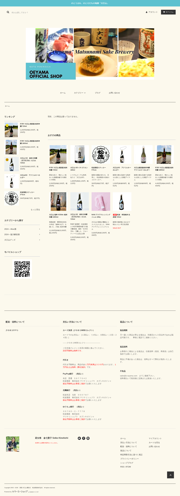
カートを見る (154, 442)
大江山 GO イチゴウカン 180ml (79, 169)
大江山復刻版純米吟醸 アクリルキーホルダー (142, 169)
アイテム (170, 12)
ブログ (97, 93)
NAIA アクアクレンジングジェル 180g (101, 216)
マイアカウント (155, 438)
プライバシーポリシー (129, 459)
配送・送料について (128, 446)
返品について (125, 450)
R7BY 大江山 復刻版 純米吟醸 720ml (30, 125)
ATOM (128, 467)
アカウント (153, 12)
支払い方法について (128, 442)
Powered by (8, 491)
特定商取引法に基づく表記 (131, 455)
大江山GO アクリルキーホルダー (30, 176)
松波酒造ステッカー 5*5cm (28, 193)
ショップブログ (126, 463)
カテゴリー (78, 93)
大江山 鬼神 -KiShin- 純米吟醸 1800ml (58, 216)
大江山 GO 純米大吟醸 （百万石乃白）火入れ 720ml (28, 160)
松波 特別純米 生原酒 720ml (121, 216)
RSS (122, 467)
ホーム (63, 93)
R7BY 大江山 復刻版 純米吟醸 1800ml (30, 142)
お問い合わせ (114, 93)
